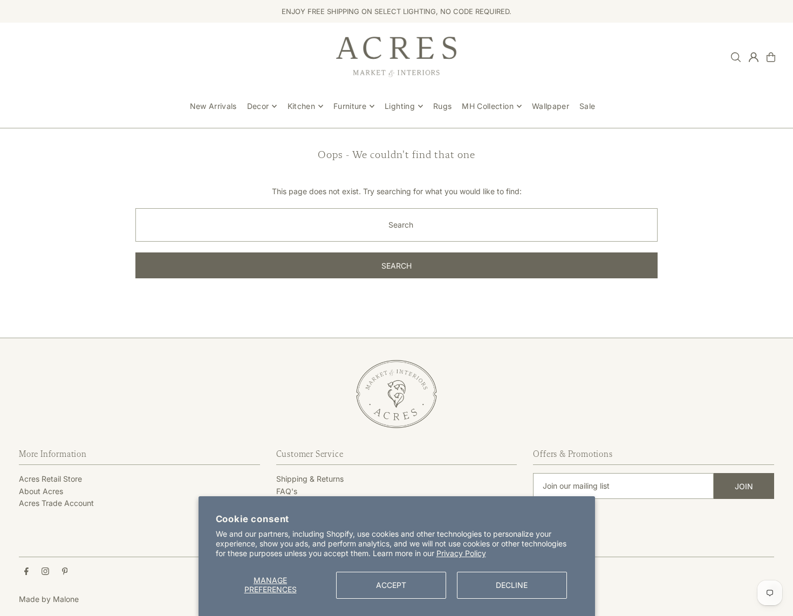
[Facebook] (26, 571)
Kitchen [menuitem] (301, 106)
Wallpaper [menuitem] (550, 106)
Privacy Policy (461, 553)
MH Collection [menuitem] (488, 106)
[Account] (753, 57)
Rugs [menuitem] (442, 106)
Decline (512, 585)
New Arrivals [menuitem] (213, 106)
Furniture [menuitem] (349, 106)
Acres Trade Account (56, 503)
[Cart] (771, 57)
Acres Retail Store (50, 478)
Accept (391, 585)
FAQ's (286, 491)
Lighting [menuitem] (400, 106)
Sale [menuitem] (587, 106)
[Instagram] (45, 571)
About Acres (41, 491)
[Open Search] (736, 57)
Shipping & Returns (310, 478)
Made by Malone (49, 599)
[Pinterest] (65, 571)
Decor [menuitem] (258, 106)
